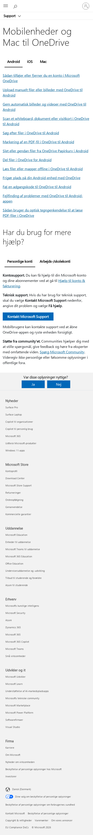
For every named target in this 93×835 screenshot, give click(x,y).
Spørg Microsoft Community (62, 351)
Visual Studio (12, 727)
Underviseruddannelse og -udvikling (25, 570)
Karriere (9, 747)
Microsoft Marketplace (17, 705)
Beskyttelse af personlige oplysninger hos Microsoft (33, 769)
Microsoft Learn (14, 684)
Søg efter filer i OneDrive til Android (31, 132)
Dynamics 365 (13, 627)
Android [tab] (13, 61)
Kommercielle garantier (18, 514)
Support (10, 15)
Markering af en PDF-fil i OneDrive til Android (38, 141)
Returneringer (13, 492)
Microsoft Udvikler (15, 676)
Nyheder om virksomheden (20, 762)
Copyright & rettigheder (18, 820)
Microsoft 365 (13, 436)
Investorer (10, 776)
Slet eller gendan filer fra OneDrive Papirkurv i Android (45, 150)
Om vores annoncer (61, 820)
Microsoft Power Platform (19, 712)
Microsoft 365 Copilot (17, 641)
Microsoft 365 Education (18, 556)
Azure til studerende (16, 585)
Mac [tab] (43, 61)
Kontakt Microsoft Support (28, 316)
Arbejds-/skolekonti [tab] (55, 261)
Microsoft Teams (14, 648)
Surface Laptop (13, 414)
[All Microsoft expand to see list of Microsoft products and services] (5, 6)
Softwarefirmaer (14, 719)
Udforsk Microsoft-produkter (20, 443)
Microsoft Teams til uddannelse (22, 549)
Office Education (14, 563)
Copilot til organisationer (19, 421)
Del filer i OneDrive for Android (27, 159)
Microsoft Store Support (18, 485)
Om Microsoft (12, 754)
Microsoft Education (16, 534)
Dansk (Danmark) (21, 789)
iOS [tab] (30, 61)
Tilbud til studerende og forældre (23, 578)
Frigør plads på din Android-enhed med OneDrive (41, 177)
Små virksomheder (15, 656)
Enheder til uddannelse (18, 542)
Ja (33, 384)
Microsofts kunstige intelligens (22, 605)
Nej (58, 384)
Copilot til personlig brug (19, 429)
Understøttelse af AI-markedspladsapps (27, 691)
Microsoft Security (15, 613)
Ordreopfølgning (14, 499)
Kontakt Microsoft (15, 813)
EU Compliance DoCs (17, 827)
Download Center (15, 478)
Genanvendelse (13, 507)
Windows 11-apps (15, 450)
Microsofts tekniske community (22, 698)
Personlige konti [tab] (20, 261)
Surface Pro (11, 407)
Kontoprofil (11, 471)
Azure (8, 620)
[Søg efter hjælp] (16, 5)
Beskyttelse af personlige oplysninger (48, 813)
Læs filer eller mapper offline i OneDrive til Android (43, 168)
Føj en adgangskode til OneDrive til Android (37, 186)
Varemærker (41, 820)
